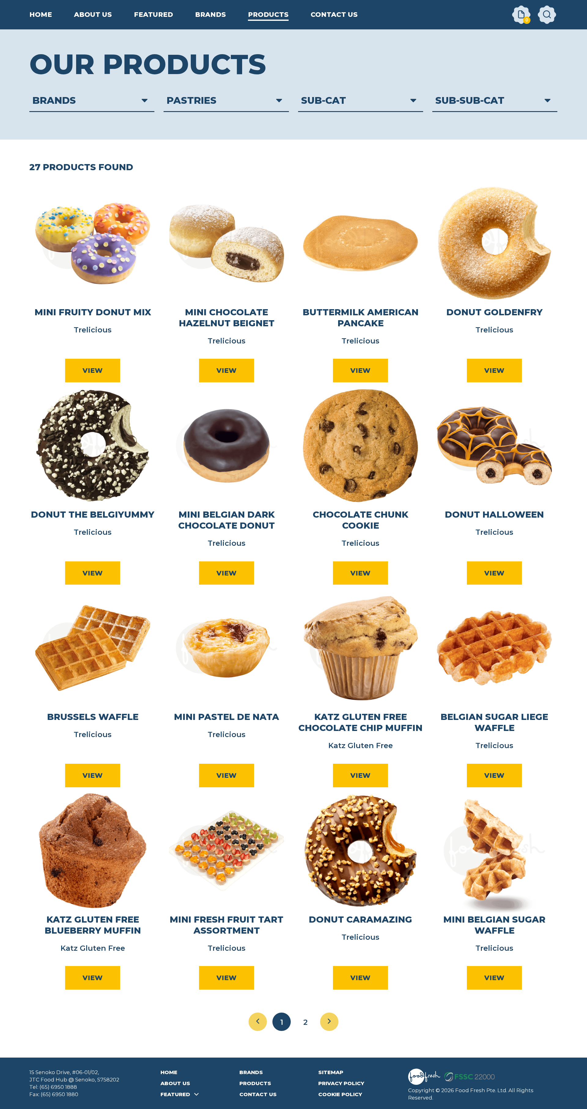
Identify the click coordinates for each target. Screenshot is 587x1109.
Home (169, 1072)
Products (255, 1083)
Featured (175, 1094)
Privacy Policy (341, 1083)
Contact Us (258, 1094)
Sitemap (330, 1072)
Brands (251, 1072)
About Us (175, 1083)
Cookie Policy (340, 1094)
